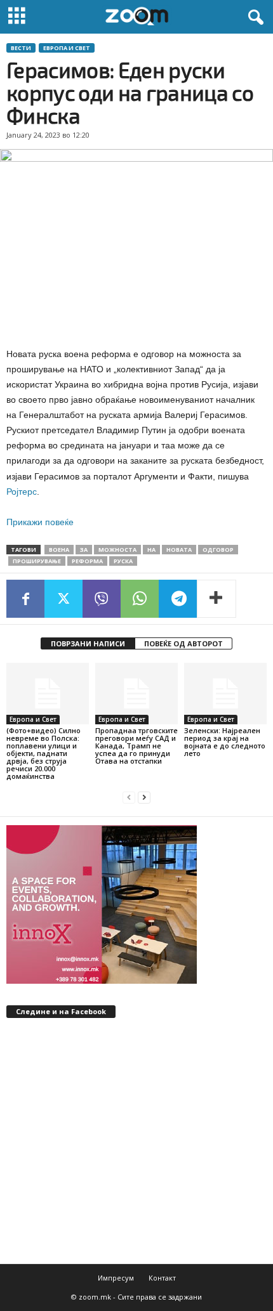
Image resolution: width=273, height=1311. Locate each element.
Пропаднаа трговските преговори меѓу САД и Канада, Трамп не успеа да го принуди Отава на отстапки (136, 746)
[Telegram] (178, 599)
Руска (123, 561)
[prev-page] (129, 797)
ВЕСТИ (21, 48)
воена (59, 549)
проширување (37, 561)
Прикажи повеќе (40, 522)
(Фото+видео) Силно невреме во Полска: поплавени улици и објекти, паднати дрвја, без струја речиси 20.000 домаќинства (43, 753)
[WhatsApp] (140, 599)
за (84, 549)
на (151, 549)
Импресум (116, 1277)
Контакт (162, 1277)
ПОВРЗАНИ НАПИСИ (88, 643)
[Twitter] (63, 599)
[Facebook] (25, 599)
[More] (216, 599)
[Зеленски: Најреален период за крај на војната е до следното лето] (225, 693)
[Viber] (102, 599)
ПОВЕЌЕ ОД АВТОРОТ (183, 643)
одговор (218, 549)
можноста (117, 549)
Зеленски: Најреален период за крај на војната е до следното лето (224, 742)
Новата (179, 549)
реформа (87, 561)
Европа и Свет (66, 48)
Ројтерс (21, 491)
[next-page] (144, 797)
